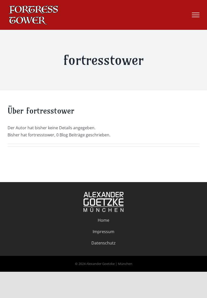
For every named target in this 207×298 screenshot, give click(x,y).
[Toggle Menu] (195, 15)
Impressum (103, 231)
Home (103, 220)
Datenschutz (103, 243)
